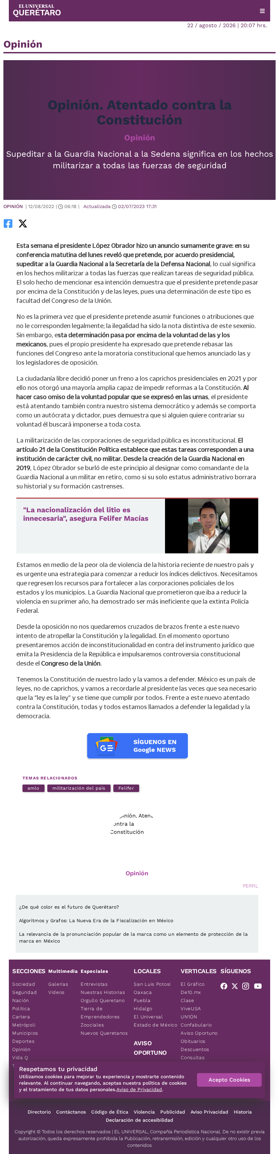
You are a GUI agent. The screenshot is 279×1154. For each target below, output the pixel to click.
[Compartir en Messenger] (42, 223)
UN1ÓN (189, 1016)
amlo (33, 788)
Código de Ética (109, 1112)
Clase (187, 1000)
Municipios (25, 1033)
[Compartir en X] (23, 223)
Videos (56, 992)
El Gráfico (193, 984)
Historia (243, 1112)
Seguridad (24, 992)
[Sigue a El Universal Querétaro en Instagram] (247, 987)
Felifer (126, 788)
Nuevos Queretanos (104, 1033)
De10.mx (191, 992)
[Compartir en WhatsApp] (32, 223)
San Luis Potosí (152, 984)
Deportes (23, 1041)
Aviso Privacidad (209, 1112)
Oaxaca (143, 992)
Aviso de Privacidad (139, 1089)
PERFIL (250, 886)
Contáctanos (71, 1112)
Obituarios (193, 1041)
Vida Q (20, 1057)
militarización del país (78, 788)
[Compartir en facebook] (8, 223)
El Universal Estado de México (155, 1021)
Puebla (142, 1000)
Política (21, 1008)
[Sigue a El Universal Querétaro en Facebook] (225, 987)
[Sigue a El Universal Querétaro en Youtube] (260, 987)
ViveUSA (191, 1008)
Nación (20, 1000)
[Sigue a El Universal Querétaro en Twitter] (236, 987)
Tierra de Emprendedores (100, 1012)
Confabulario (196, 1025)
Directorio (39, 1112)
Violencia (144, 1112)
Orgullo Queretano (103, 1000)
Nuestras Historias (103, 992)
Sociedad (23, 984)
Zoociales (92, 1025)
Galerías (58, 984)
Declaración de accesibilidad (139, 1120)
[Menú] (262, 11)
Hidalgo (143, 1008)
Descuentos (195, 1049)
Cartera (21, 1016)
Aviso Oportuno (199, 1033)
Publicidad (172, 1112)
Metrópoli (23, 1025)
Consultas (192, 1057)
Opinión (139, 137)
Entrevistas (94, 984)
